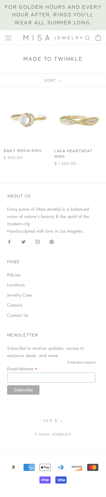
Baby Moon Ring (23, 151)
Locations (16, 285)
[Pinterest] (51, 241)
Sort (51, 81)
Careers (14, 305)
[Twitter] (23, 241)
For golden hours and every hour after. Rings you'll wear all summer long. (53, 15)
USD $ (50, 420)
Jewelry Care (19, 295)
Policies (14, 275)
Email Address (22, 369)
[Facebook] (9, 241)
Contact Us (17, 315)
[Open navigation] (8, 37)
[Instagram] (37, 241)
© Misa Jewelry (53, 434)
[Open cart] (98, 37)
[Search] (87, 37)
